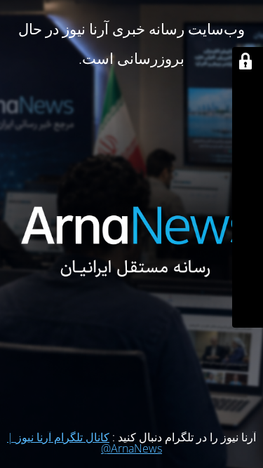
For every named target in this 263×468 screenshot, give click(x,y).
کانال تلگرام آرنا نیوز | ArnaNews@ (84, 442)
